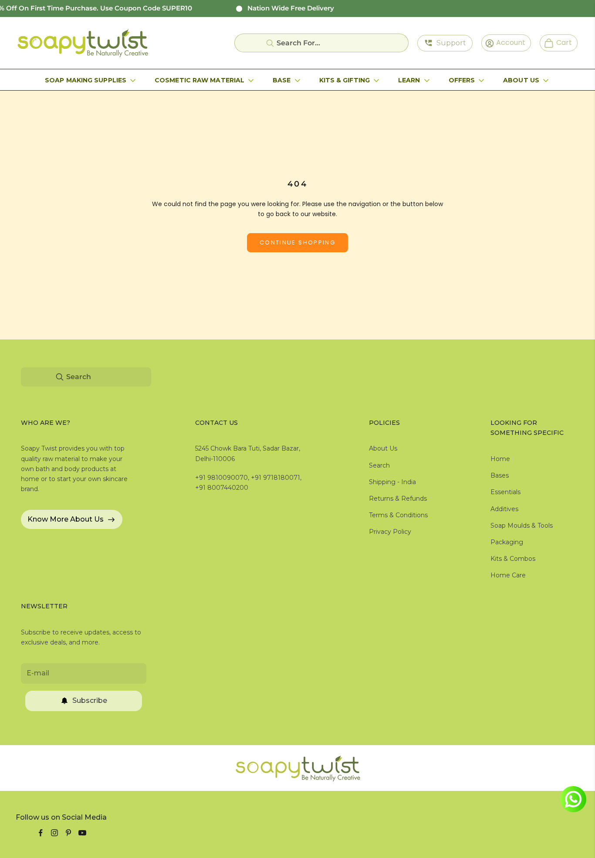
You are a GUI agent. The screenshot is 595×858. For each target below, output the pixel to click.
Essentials (505, 492)
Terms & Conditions (398, 515)
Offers (462, 80)
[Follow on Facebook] (40, 832)
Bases (499, 475)
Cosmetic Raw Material (199, 80)
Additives (504, 509)
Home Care (508, 575)
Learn (409, 80)
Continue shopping (297, 242)
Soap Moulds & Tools (521, 525)
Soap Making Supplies (85, 80)
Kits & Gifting (344, 80)
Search (379, 465)
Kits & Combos (512, 559)
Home (500, 459)
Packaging (506, 542)
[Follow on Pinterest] (68, 832)
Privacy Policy (390, 532)
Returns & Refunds (398, 498)
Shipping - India (392, 482)
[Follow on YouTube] (82, 832)
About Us (521, 80)
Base (282, 80)
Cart (560, 42)
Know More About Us (65, 519)
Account (508, 42)
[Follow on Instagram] (54, 832)
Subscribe (89, 700)
